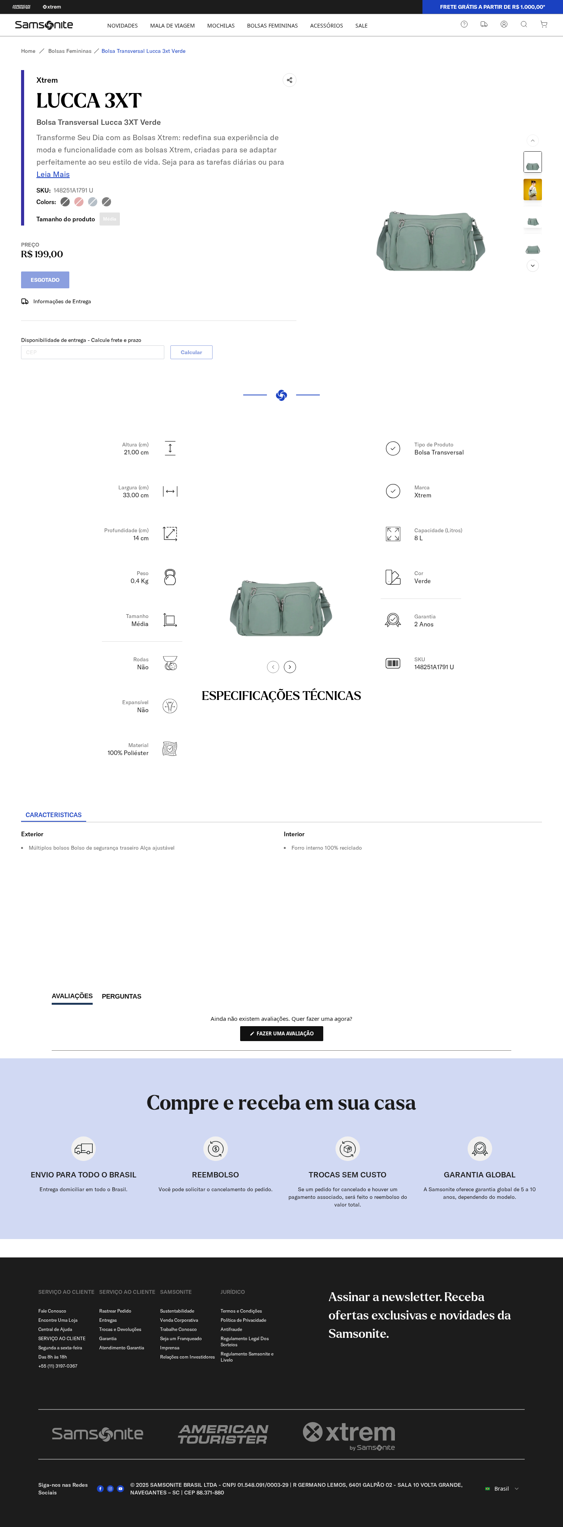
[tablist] (281, 815)
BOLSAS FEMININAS (272, 25)
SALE (361, 25)
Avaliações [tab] (72, 998)
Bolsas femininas (70, 50)
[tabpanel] (281, 891)
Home (28, 50)
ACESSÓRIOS (326, 25)
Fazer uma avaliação (289, 1035)
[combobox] (502, 1488)
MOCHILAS (221, 25)
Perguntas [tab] (121, 998)
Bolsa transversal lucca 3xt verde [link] (143, 50)
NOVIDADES (122, 25)
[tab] (53, 815)
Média (109, 219)
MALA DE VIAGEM (172, 25)
